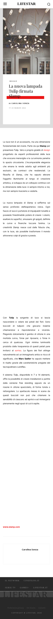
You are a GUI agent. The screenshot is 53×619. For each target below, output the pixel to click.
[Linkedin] (39, 115)
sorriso (18, 350)
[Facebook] (12, 115)
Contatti (41, 608)
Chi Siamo (31, 608)
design (47, 150)
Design (13, 81)
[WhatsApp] (32, 115)
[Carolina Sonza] (13, 554)
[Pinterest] (25, 115)
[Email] (46, 115)
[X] (18, 115)
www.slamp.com (11, 527)
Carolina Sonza (20, 103)
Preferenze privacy (16, 608)
